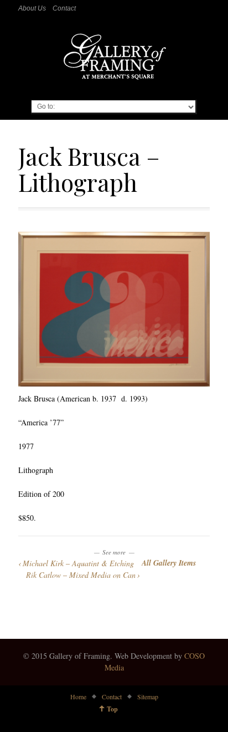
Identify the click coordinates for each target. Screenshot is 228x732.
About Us (32, 8)
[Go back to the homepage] (113, 58)
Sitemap (147, 696)
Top (112, 709)
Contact (64, 8)
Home (78, 696)
